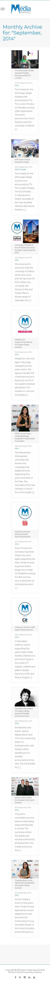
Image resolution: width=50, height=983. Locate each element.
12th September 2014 (23, 446)
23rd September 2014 (23, 352)
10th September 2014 (23, 635)
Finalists (23, 169)
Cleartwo (37, 972)
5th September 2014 (23, 807)
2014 (17, 85)
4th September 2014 (23, 893)
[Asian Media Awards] (19, 9)
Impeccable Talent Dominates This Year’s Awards (24, 800)
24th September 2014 (23, 257)
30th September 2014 (23, 83)
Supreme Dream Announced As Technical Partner (23, 534)
